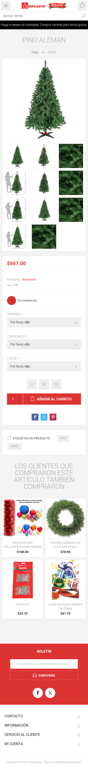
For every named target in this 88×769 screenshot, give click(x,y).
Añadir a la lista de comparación (44, 384)
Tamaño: (14, 314)
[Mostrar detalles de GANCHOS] (22, 580)
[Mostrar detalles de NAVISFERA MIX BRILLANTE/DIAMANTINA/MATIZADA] (22, 518)
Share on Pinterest (53, 417)
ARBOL (15, 446)
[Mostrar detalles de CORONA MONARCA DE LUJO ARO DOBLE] (65, 518)
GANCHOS (22, 604)
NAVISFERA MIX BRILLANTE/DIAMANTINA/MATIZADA (22, 545)
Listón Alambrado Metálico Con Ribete (65, 606)
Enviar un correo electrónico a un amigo (56, 384)
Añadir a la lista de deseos (32, 384)
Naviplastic (29, 279)
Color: (12, 358)
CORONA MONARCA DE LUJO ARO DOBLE (65, 545)
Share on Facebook (35, 417)
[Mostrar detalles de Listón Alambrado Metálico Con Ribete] (65, 580)
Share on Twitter (44, 417)
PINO (63, 438)
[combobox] (39, 15)
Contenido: (16, 336)
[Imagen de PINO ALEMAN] (17, 156)
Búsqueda (83, 15)
